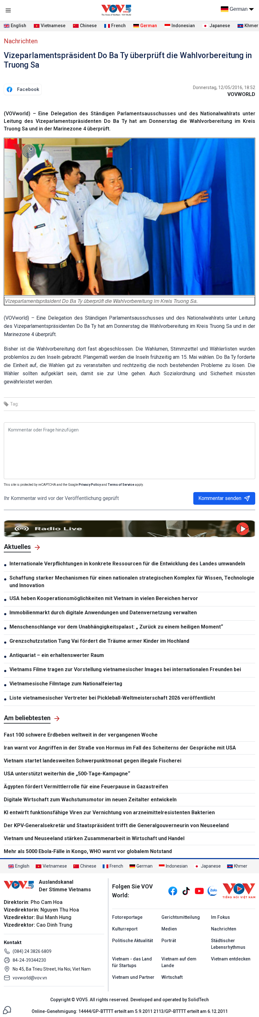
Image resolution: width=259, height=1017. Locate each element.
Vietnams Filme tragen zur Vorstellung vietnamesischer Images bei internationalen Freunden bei (125, 669)
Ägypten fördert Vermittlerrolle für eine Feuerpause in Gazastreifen (86, 787)
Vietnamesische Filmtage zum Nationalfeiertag (65, 684)
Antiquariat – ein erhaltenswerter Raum (56, 655)
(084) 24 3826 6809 (32, 951)
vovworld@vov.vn (30, 977)
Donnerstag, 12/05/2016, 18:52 (224, 87)
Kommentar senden (219, 498)
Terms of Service (121, 484)
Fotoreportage (127, 917)
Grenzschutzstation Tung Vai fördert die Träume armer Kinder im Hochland (99, 641)
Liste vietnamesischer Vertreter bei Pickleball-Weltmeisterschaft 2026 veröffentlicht (112, 698)
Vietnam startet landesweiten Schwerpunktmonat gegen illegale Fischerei (92, 761)
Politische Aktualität (132, 940)
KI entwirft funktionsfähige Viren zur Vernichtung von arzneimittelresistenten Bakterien (109, 812)
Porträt (168, 940)
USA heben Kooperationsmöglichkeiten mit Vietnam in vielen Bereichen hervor (103, 598)
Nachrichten (21, 41)
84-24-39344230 (29, 960)
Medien (169, 928)
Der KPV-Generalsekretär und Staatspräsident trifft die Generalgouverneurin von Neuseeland (116, 825)
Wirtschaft (172, 977)
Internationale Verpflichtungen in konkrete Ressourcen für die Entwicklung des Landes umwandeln (127, 564)
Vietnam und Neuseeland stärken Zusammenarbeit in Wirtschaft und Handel (94, 838)
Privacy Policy (90, 484)
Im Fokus (220, 917)
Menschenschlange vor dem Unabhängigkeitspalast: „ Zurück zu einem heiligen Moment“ (116, 627)
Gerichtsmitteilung (180, 917)
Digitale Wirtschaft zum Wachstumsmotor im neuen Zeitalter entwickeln (90, 800)
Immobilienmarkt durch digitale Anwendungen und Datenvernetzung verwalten (103, 613)
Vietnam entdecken (230, 958)
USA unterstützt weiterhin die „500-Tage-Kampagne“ (67, 774)
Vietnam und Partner (133, 977)
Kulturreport (124, 928)
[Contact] (7, 1010)
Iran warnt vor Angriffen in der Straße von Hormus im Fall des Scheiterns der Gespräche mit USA (120, 748)
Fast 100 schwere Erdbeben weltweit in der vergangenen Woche (81, 735)
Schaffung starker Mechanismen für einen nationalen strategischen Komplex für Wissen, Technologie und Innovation (131, 581)
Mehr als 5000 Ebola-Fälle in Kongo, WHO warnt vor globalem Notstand (88, 851)
